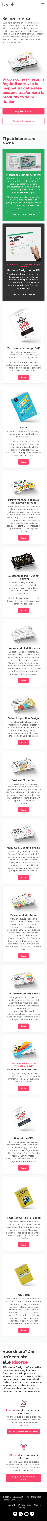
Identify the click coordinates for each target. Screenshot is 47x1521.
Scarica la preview (23, 121)
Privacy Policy (24, 1505)
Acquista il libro (23, 111)
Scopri (24, 377)
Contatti (11, 1505)
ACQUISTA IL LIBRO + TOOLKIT (23, 215)
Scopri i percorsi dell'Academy (23, 1432)
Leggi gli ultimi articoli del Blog (23, 1478)
